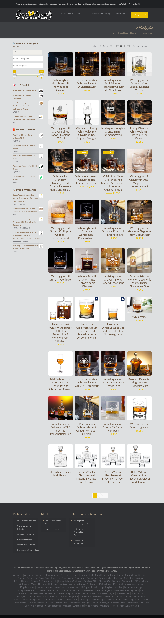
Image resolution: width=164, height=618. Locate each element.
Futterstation (64, 581)
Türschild (115, 602)
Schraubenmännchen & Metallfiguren (60, 596)
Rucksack (75, 593)
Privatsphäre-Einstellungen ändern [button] (82, 522)
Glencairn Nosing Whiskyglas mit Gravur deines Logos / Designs (87, 133)
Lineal (94, 587)
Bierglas (73, 575)
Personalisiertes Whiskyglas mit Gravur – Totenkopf (87, 382)
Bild (91, 575)
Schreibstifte (85, 596)
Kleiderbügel (105, 584)
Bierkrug (83, 575)
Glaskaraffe (127, 581)
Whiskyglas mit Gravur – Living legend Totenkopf (113, 279)
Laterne (48, 587)
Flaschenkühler (121, 578)
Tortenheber (61, 602)
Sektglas (18, 599)
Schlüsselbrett (123, 593)
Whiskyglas (139, 316)
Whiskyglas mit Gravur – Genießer (60, 277)
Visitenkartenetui (52, 605)
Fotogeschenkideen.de (26, 539)
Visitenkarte (37, 605)
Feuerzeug (80, 578)
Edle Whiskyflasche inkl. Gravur (60, 473)
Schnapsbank (137, 593)
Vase (27, 605)
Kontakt (81, 13)
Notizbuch (119, 590)
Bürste (120, 575)
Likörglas (85, 587)
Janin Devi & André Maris (53, 522)
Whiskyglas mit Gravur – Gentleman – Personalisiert (86, 233)
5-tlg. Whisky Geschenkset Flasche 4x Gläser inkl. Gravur (113, 477)
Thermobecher (20, 602)
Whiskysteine (91, 605)
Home (111, 33)
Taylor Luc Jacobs (52, 529)
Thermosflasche (36, 602)
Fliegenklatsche (21, 581)
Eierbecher (32, 578)
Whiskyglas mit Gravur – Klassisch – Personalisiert (113, 231)
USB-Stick (144, 602)
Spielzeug (60, 599)
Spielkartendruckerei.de (26, 521)
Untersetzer (132, 602)
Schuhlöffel (98, 596)
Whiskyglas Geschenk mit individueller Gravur (60, 85)
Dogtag (21, 578)
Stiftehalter (72, 599)
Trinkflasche (74, 602)
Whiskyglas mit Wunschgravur (139, 425)
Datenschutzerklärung (100, 13)
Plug (137, 590)
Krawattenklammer (134, 584)
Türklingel (104, 602)
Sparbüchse (38, 599)
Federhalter (67, 578)
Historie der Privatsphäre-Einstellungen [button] (79, 532)
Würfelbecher (117, 605)
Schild (93, 593)
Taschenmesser (113, 599)
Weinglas (67, 605)
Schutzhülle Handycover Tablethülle (131, 596)
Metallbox (66, 590)
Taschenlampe (98, 599)
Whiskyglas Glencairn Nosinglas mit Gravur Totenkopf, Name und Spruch (60, 183)
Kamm (72, 584)
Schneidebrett (34, 596)
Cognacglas (143, 575)
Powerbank (50, 593)
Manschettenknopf (133, 587)
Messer (42, 590)
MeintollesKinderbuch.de (27, 545)
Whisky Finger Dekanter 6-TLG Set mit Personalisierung (60, 429)
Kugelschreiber (27, 587)
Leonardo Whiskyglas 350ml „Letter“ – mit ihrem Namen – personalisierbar (86, 331)
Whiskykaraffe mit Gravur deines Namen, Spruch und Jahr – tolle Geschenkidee (113, 183)
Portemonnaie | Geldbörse (31, 593)
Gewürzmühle (90, 581)
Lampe (39, 587)
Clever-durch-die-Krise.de (24, 527)
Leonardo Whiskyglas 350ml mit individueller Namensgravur (113, 329)
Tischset (49, 602)
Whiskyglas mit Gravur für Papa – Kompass (113, 427)
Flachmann (91, 578)
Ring (68, 593)
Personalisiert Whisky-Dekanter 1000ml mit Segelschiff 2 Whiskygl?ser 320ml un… (60, 333)
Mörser (76, 590)
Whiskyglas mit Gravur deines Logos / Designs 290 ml (60, 133)
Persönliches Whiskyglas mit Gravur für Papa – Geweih (87, 429)
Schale (85, 593)
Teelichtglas (143, 599)
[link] (100, 45)
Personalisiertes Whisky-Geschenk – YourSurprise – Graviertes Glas (139, 281)
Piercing (129, 590)
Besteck (64, 575)
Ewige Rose (44, 578)
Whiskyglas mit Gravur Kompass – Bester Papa (113, 382)
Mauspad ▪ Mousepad (27, 590)
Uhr (123, 602)
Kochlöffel (118, 584)
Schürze (109, 596)
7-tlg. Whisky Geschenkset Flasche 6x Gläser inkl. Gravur (87, 477)
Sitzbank (27, 599)
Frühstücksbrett (49, 581)
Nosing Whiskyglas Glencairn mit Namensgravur (113, 131)
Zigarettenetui (132, 605)
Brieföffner (99, 575)
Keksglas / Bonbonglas (87, 584)
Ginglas (102, 581)
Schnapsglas (20, 596)
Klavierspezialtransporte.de (27, 550)
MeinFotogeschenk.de (26, 534)
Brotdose (111, 575)
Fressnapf (35, 581)
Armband (28, 575)
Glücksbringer (141, 581)
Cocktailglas (131, 575)
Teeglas (132, 599)
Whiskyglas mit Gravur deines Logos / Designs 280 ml (139, 85)
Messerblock (54, 590)
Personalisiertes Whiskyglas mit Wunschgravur (87, 83)
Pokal (143, 590)
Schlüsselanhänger (106, 593)
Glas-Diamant (113, 581)
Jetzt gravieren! (140, 15)
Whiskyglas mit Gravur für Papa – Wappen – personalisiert (60, 233)
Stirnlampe (84, 599)
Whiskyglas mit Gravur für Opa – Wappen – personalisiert (139, 181)
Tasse (124, 599)
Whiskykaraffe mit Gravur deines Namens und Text (86, 180)
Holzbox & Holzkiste (47, 584)
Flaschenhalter (105, 578)
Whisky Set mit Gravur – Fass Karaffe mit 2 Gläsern (87, 281)
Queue (61, 593)
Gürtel (33, 584)
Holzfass (63, 584)
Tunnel (95, 602)
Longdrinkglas (105, 587)
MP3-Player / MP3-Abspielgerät (96, 590)
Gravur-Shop (67, 13)
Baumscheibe (52, 575)
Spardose (50, 599)
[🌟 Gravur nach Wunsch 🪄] (34, 15)
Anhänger (18, 575)
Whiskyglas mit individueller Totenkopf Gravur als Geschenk (113, 85)
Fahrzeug (55, 578)
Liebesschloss (73, 587)
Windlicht (104, 605)
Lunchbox (118, 587)
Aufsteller (39, 575)
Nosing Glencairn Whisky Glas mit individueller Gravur (139, 133)
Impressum (120, 13)
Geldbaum (77, 581)
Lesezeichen (59, 587)
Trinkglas (86, 602)
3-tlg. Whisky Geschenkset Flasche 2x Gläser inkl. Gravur (139, 477)
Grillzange (24, 584)
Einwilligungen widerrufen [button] (79, 541)
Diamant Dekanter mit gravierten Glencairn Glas (139, 382)
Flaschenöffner (137, 578)
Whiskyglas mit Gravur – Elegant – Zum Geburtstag (139, 231)
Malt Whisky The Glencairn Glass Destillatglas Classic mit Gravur (60, 384)
